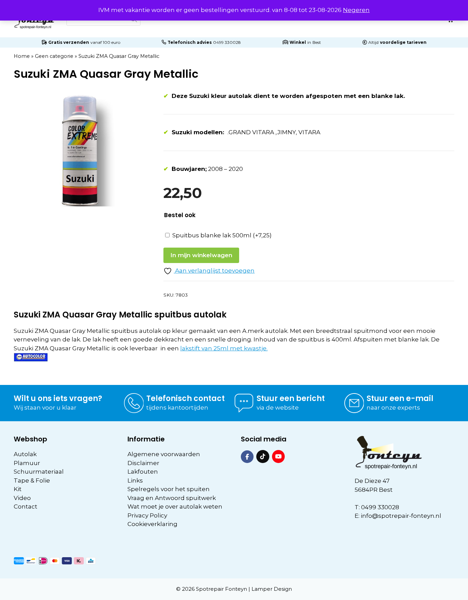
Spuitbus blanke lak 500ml (222, 235)
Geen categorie (54, 56)
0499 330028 (227, 42)
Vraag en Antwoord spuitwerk (171, 498)
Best (316, 42)
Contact (25, 506)
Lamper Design (271, 589)
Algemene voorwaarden (163, 454)
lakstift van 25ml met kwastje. (224, 348)
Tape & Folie (32, 480)
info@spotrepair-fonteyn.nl (401, 515)
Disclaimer (143, 463)
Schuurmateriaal (39, 471)
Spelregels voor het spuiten (168, 489)
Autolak (25, 454)
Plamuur (27, 463)
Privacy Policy (147, 515)
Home (22, 56)
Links (135, 480)
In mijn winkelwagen (201, 255)
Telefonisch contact (185, 398)
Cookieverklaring (152, 524)
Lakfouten (142, 471)
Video (22, 498)
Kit (18, 489)
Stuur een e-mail (400, 398)
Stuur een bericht (291, 398)
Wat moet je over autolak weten (174, 506)
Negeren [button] (356, 10)
